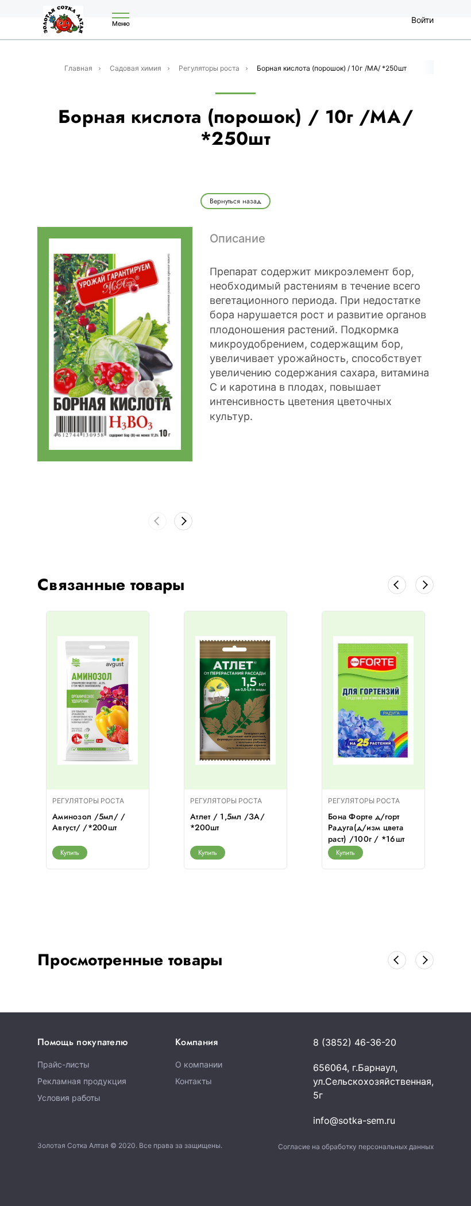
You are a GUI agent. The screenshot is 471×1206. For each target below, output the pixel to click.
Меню (120, 23)
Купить (69, 852)
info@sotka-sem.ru (354, 1120)
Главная (78, 68)
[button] (183, 521)
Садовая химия (135, 68)
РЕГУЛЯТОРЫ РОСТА (88, 800)
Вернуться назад (235, 201)
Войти (422, 20)
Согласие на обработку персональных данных (356, 1146)
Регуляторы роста (209, 68)
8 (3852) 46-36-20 (354, 1042)
